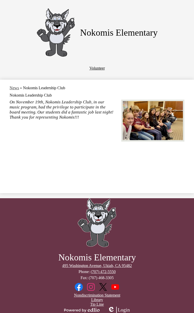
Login (119, 310)
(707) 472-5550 (103, 272)
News (14, 88)
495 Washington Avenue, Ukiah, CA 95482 (97, 265)
